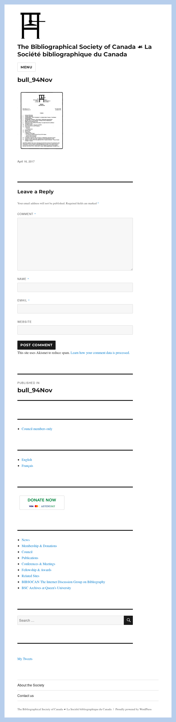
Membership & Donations (39, 545)
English (27, 459)
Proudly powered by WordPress (133, 709)
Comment (26, 214)
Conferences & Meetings (38, 563)
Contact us (25, 695)
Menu (26, 67)
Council (27, 551)
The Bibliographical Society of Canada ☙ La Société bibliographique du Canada (84, 50)
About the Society (30, 685)
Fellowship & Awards (36, 569)
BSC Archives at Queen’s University (46, 587)
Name (23, 279)
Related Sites (30, 575)
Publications (30, 557)
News (26, 539)
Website (24, 322)
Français (27, 465)
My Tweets (24, 658)
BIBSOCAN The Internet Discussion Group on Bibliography (63, 581)
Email (23, 300)
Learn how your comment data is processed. (100, 352)
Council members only (37, 428)
